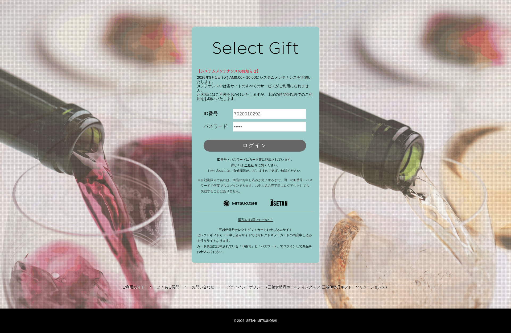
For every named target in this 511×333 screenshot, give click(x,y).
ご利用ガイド (133, 287)
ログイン (255, 145)
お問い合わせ (203, 287)
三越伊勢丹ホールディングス (292, 287)
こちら (249, 165)
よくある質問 (168, 287)
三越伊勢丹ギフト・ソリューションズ (353, 287)
